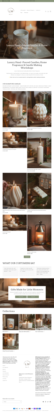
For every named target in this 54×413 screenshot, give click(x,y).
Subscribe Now (27, 212)
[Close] (41, 197)
